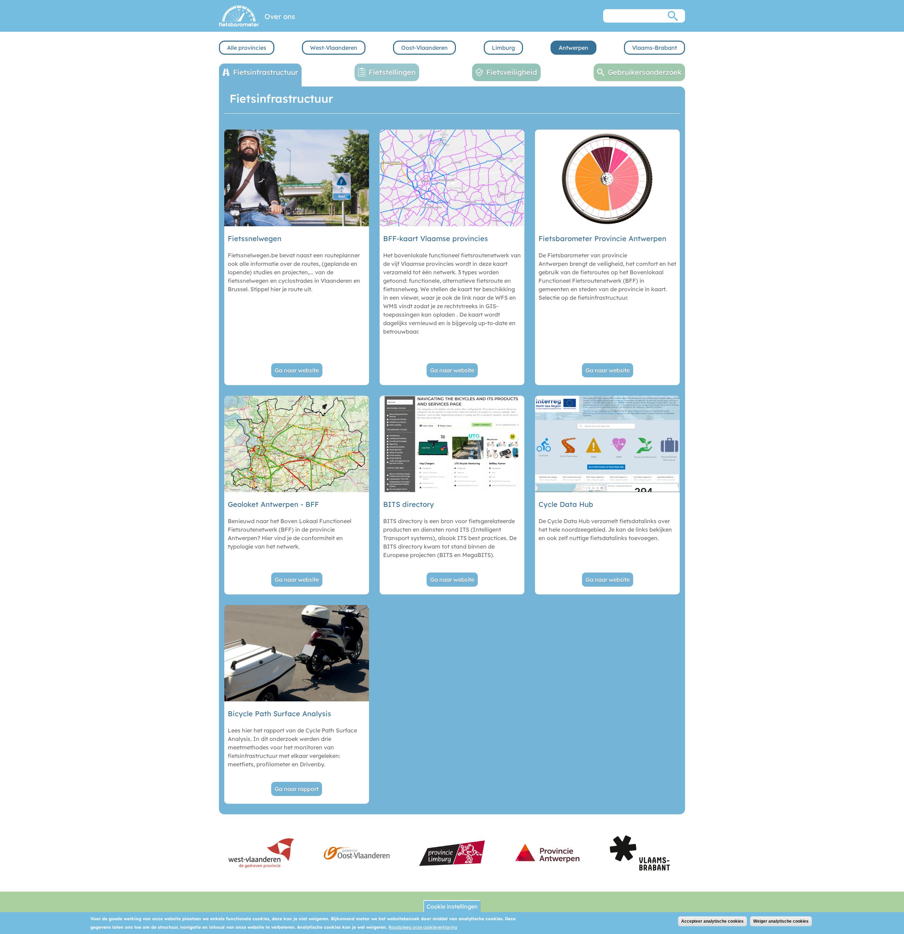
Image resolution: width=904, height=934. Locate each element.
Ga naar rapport (297, 788)
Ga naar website (297, 370)
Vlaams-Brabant (654, 47)
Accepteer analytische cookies (712, 921)
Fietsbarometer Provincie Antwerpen (602, 238)
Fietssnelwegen (254, 238)
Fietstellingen (392, 72)
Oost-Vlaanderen (424, 47)
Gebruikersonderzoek (645, 72)
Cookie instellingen (452, 906)
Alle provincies (246, 47)
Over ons (279, 16)
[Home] (239, 15)
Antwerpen (573, 47)
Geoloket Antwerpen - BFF (273, 504)
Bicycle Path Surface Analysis (279, 713)
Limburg (503, 47)
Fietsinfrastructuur (265, 72)
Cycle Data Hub (566, 504)
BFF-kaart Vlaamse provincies (435, 238)
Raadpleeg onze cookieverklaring (422, 927)
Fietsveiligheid (511, 72)
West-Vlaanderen (333, 47)
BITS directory (408, 504)
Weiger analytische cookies (781, 921)
